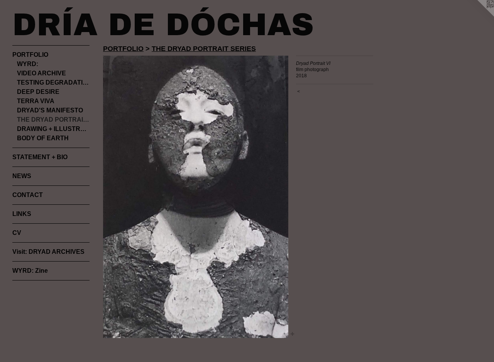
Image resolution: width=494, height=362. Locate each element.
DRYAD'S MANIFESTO (50, 110)
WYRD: (27, 64)
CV (16, 232)
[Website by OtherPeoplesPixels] (478, 15)
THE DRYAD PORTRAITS (53, 119)
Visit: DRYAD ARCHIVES (48, 251)
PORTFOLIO (30, 54)
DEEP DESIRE (38, 91)
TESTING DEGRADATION (53, 82)
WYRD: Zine (30, 270)
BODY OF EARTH (43, 138)
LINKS (21, 214)
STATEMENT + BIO (40, 157)
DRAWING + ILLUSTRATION (53, 129)
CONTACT (27, 195)
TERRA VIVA (35, 101)
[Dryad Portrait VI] (195, 197)
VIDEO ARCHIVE (41, 73)
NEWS (21, 176)
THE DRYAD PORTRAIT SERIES (204, 49)
